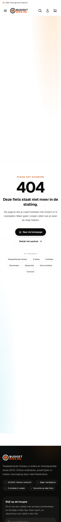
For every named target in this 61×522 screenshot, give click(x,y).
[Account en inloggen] (47, 10)
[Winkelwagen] (55, 10)
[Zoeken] (40, 10)
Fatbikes (49, 259)
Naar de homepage (32, 232)
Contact (30, 271)
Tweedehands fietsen (17, 259)
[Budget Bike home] (19, 10)
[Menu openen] (5, 10)
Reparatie (29, 265)
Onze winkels (46, 265)
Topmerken (14, 265)
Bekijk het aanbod (28, 241)
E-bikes (36, 259)
